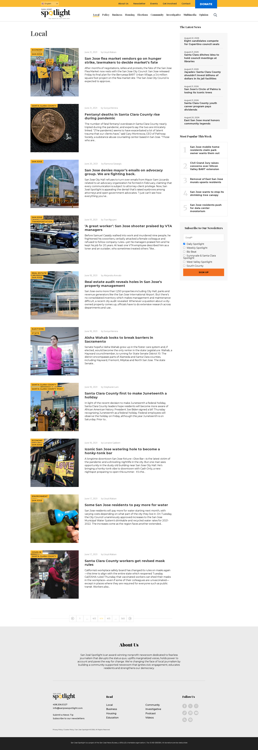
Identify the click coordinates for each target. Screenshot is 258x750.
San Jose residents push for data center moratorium (206, 208)
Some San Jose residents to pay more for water (126, 505)
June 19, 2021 (91, 219)
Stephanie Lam (111, 387)
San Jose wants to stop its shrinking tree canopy (207, 194)
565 (123, 618)
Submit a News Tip (63, 715)
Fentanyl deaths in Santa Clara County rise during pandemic (122, 116)
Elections (38, 329)
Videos (149, 717)
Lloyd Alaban (110, 52)
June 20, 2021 (91, 163)
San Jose (37, 54)
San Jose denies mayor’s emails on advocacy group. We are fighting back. (124, 172)
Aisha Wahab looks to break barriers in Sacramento (119, 340)
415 (108, 618)
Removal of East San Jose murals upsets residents (206, 181)
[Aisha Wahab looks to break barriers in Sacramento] (54, 351)
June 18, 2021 (91, 275)
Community (152, 704)
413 (94, 618)
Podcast (150, 713)
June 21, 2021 (91, 52)
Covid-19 (36, 552)
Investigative (153, 709)
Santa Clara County (44, 106)
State (35, 333)
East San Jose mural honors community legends (202, 122)
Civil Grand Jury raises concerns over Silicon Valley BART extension (204, 166)
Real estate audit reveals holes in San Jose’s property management (123, 284)
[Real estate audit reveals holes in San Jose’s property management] (54, 295)
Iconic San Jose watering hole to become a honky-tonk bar (122, 451)
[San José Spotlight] (58, 14)
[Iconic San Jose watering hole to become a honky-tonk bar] (54, 463)
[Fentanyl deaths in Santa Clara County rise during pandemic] (54, 128)
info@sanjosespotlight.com (68, 708)
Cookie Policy (69, 730)
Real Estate (39, 273)
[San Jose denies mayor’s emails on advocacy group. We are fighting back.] (54, 184)
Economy (37, 50)
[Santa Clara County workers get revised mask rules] (54, 574)
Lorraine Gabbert (112, 442)
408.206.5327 (60, 704)
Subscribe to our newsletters (69, 718)
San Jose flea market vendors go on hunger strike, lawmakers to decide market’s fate (123, 60)
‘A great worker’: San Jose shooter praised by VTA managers (128, 228)
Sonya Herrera (111, 108)
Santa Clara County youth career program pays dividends (200, 106)
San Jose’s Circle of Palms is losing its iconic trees (202, 91)
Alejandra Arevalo (112, 275)
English (48, 3)
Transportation (42, 221)
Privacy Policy (58, 730)
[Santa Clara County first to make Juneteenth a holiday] (54, 407)
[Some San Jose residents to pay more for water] (54, 518)
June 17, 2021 (91, 498)
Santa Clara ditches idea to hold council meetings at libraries (201, 58)
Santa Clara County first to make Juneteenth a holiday (126, 395)
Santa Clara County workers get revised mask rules (125, 563)
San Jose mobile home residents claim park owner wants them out (204, 150)
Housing (111, 713)
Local (109, 704)
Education (112, 717)
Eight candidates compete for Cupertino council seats (201, 42)
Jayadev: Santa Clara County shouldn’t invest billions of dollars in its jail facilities (202, 75)
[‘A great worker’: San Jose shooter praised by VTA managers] (54, 240)
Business (111, 709)
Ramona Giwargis (113, 163)
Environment (40, 496)
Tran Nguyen (110, 219)
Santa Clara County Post (47, 389)
